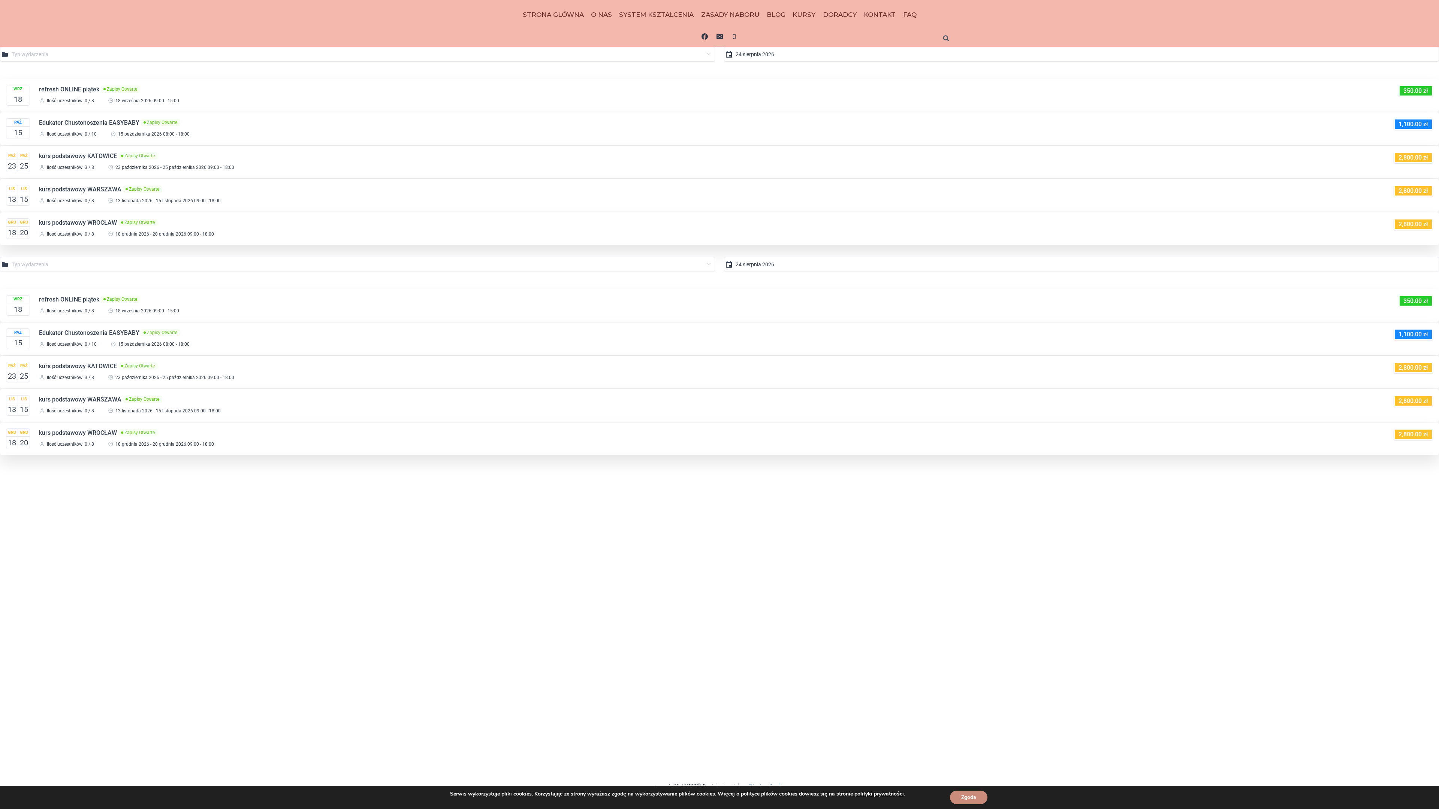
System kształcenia (656, 14)
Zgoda (968, 797)
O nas (601, 14)
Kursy (804, 14)
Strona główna (553, 14)
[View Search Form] (945, 38)
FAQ (910, 14)
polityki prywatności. (879, 793)
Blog (776, 14)
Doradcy (840, 14)
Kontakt (880, 14)
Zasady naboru (730, 14)
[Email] (719, 36)
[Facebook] (705, 36)
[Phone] (734, 36)
